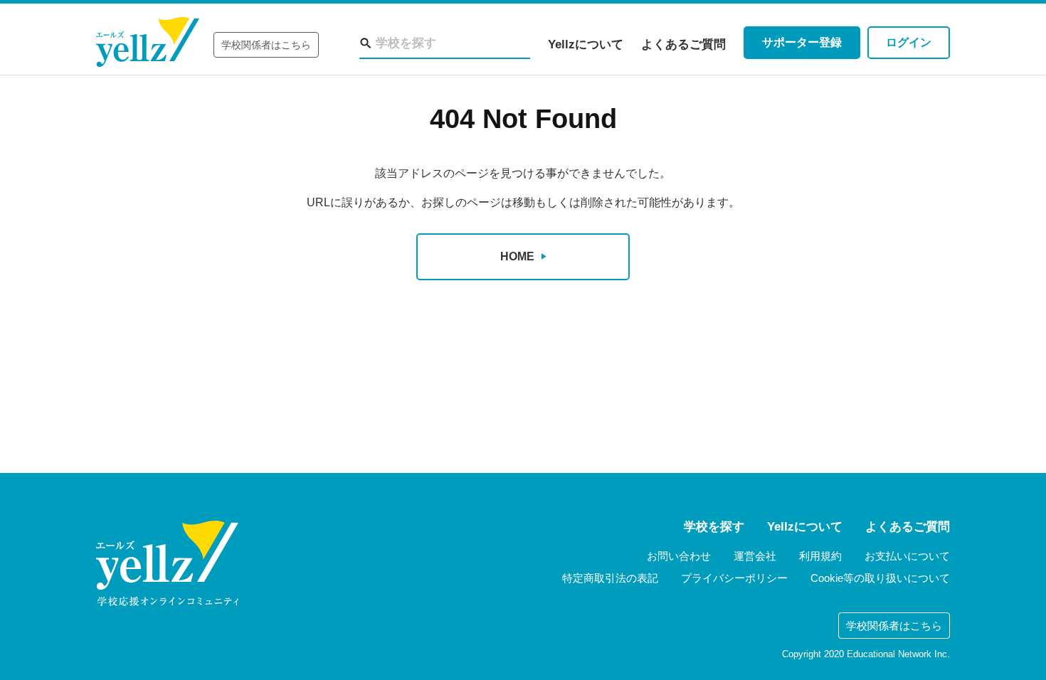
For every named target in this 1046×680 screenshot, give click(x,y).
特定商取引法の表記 (610, 578)
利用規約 (820, 556)
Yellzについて (585, 44)
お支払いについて (907, 556)
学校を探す (714, 526)
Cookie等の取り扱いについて (880, 578)
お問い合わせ (679, 556)
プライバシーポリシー (734, 578)
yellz (167, 563)
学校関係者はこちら (266, 45)
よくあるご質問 (683, 44)
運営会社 (755, 556)
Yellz (147, 42)
